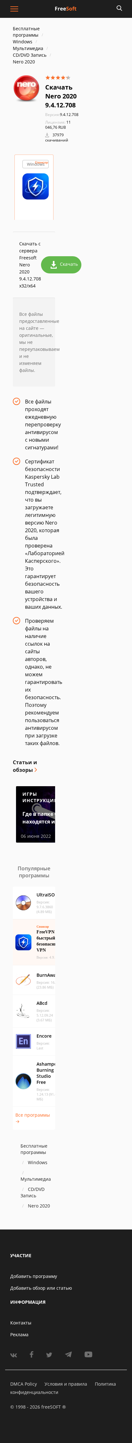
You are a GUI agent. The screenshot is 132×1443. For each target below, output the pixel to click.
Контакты (20, 1323)
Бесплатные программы (26, 31)
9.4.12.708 (61, 114)
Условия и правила (66, 1384)
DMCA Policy (23, 1384)
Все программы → (32, 1118)
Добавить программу (33, 1276)
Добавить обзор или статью (41, 1288)
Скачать (69, 264)
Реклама (19, 1334)
